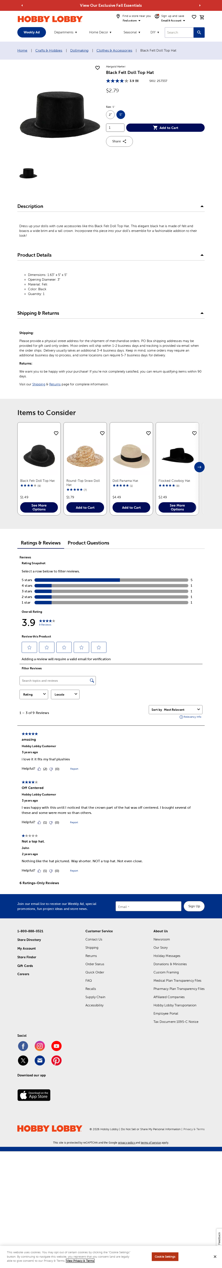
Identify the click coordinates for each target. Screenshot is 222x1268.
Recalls (90, 989)
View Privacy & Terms (80, 1260)
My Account (26, 948)
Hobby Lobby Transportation (174, 1005)
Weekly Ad (32, 32)
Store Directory (29, 940)
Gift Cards (25, 966)
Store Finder (26, 957)
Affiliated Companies (169, 997)
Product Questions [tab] (88, 543)
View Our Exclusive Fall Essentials (111, 5)
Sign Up (194, 906)
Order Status (94, 964)
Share (116, 141)
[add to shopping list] (97, 68)
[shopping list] (194, 17)
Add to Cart (169, 128)
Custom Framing (166, 972)
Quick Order (94, 972)
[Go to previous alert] (22, 5)
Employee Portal (165, 1013)
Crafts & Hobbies (48, 50)
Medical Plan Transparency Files (177, 980)
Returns (55, 384)
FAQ (88, 980)
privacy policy (126, 1142)
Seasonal (130, 32)
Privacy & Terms (194, 1129)
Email (122, 907)
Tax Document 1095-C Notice (175, 1022)
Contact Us (94, 939)
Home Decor (98, 32)
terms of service (151, 1142)
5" (122, 116)
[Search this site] (199, 32)
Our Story (160, 947)
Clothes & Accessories (114, 50)
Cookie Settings (165, 1256)
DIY (153, 32)
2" (112, 116)
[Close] (215, 1256)
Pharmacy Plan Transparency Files (179, 989)
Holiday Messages (166, 956)
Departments (63, 32)
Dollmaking (79, 50)
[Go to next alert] (200, 5)
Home (22, 50)
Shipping (38, 384)
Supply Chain (95, 997)
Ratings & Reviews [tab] (41, 543)
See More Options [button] (39, 507)
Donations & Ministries (170, 964)
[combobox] (179, 32)
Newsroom (161, 939)
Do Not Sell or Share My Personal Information (151, 1129)
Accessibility (94, 1005)
